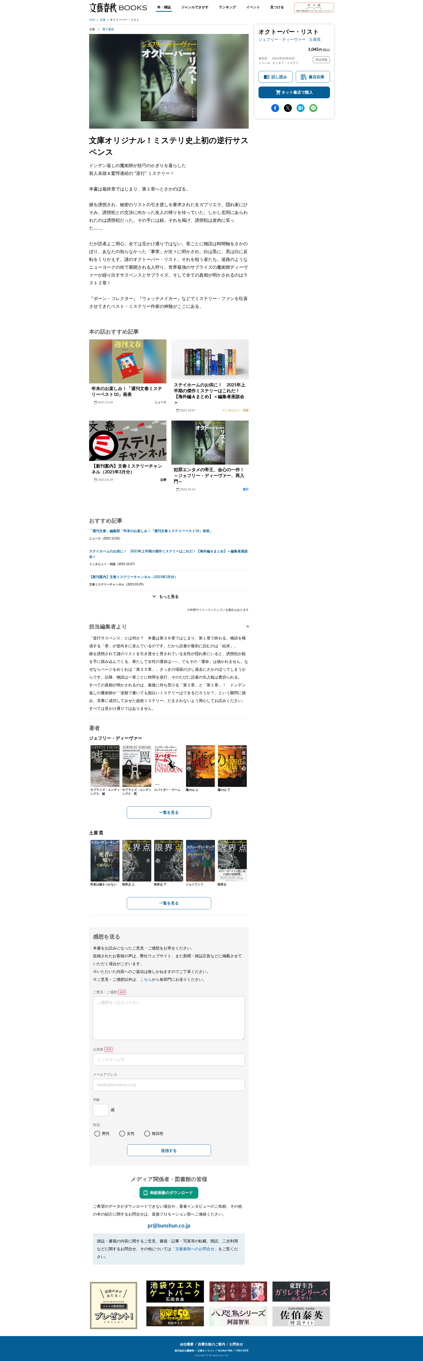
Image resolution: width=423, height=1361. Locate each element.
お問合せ (236, 1344)
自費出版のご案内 (211, 1344)
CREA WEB (242, 1351)
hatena (301, 108)
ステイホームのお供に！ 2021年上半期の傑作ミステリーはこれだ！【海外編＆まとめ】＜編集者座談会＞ (168, 554)
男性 (106, 1134)
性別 (96, 1125)
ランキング (227, 7)
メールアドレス (105, 1074)
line (313, 108)
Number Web (225, 1351)
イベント (253, 7)
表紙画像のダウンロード (171, 1193)
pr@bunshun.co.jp (169, 1225)
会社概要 (187, 1344)
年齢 (96, 1100)
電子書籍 (108, 29)
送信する (169, 1151)
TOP (92, 19)
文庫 (103, 19)
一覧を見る (169, 812)
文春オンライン (206, 1351)
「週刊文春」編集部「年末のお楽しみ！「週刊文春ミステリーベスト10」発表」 (151, 531)
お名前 (98, 1049)
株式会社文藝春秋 (184, 1351)
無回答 (158, 1134)
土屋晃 (315, 40)
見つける (277, 7)
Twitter (288, 108)
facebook (275, 108)
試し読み (279, 77)
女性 (131, 1134)
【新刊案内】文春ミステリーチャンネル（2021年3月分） (133, 577)
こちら (146, 980)
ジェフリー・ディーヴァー (282, 40)
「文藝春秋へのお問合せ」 (194, 1249)
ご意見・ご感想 (105, 992)
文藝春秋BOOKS (118, 7)
